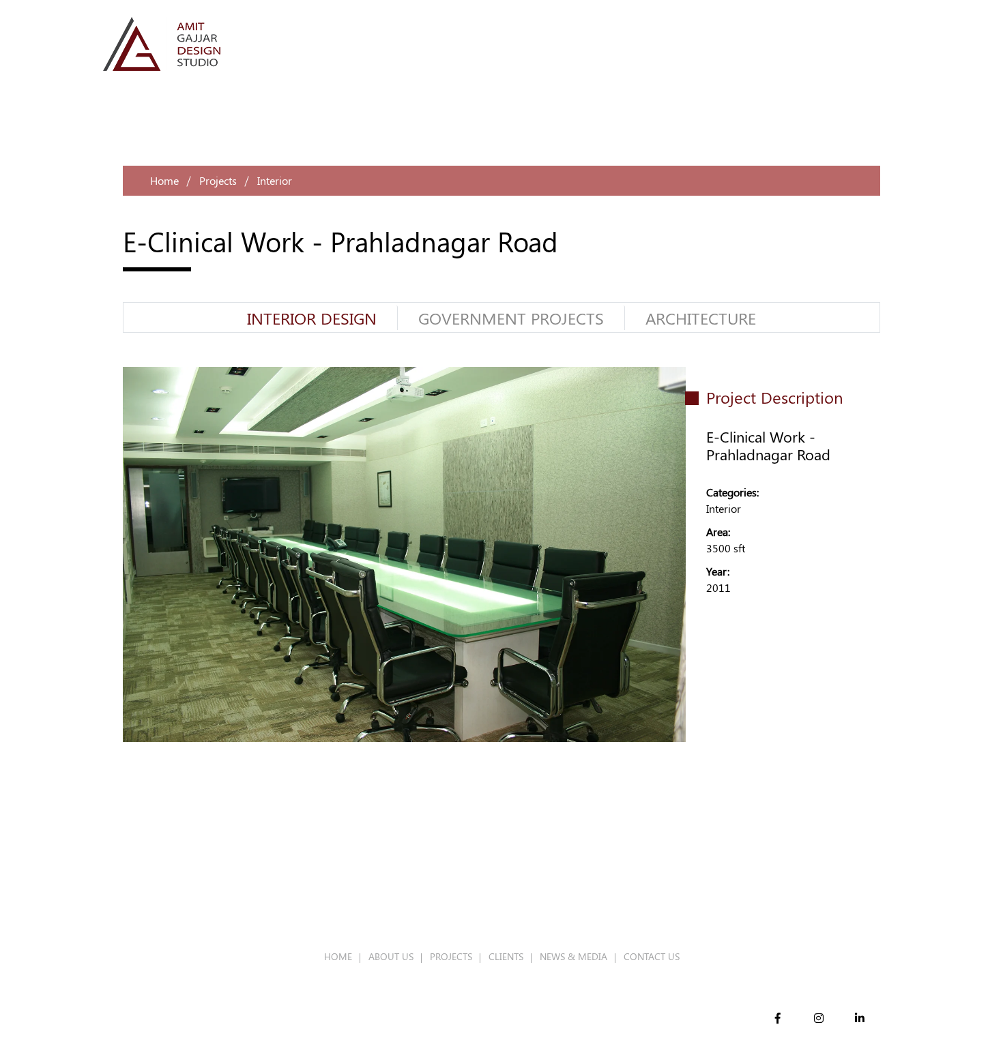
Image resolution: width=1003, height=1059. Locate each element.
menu (884, 43)
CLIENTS (506, 956)
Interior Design (312, 318)
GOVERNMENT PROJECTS (511, 318)
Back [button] (720, 673)
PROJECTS (451, 956)
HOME (338, 956)
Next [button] (867, 673)
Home (164, 180)
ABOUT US (390, 956)
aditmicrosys (407, 1024)
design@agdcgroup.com (658, 905)
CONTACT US (652, 956)
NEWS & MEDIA (573, 956)
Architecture (700, 318)
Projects (218, 180)
